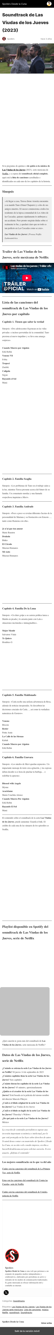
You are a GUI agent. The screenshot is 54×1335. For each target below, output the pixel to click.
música (45, 1309)
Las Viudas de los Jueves (13, 169)
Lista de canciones (32, 1309)
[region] (27, 97)
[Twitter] (6, 1292)
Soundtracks (19, 1301)
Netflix (5, 173)
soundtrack (14, 1312)
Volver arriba (46, 1323)
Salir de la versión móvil (27, 1331)
